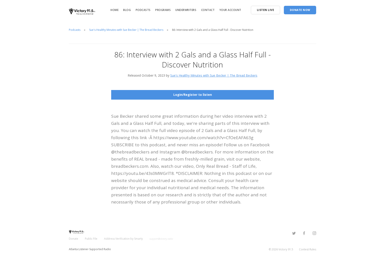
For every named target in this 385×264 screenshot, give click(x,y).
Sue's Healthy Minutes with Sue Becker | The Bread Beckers (126, 30)
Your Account (230, 10)
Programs (163, 10)
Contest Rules (307, 249)
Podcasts (143, 10)
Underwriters (185, 10)
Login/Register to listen (192, 94)
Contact (208, 10)
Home (115, 10)
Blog (127, 10)
